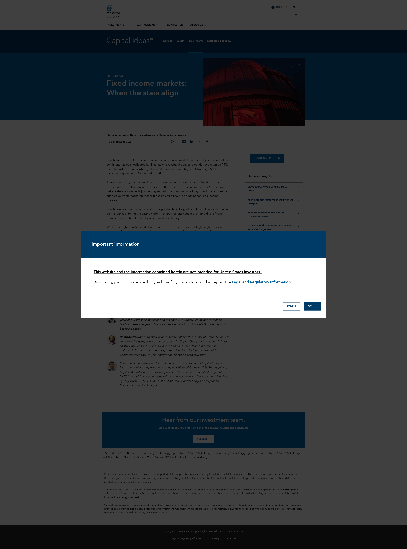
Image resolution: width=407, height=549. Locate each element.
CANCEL (291, 306)
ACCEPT (312, 306)
